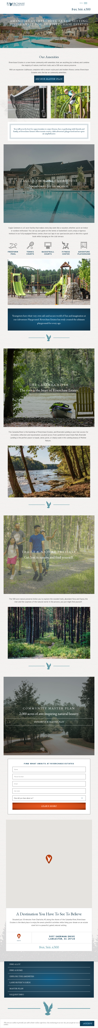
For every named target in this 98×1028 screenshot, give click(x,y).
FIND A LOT (15, 964)
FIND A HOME (16, 970)
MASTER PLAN (16, 988)
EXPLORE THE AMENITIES (22, 976)
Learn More (49, 806)
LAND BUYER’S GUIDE (20, 982)
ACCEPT (87, 1023)
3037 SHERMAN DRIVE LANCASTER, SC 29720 (62, 937)
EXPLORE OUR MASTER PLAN (49, 721)
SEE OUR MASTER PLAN (49, 79)
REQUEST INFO (17, 994)
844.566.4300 (81, 9)
